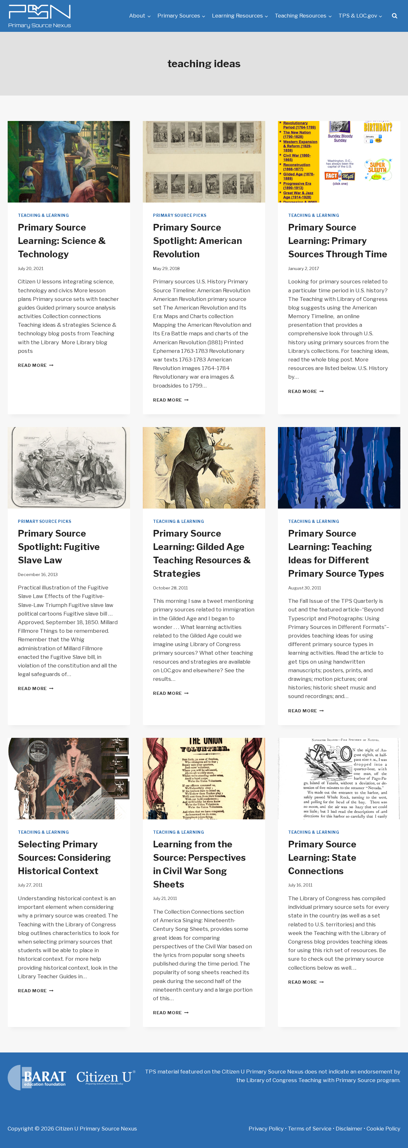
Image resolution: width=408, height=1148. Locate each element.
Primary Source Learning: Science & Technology (62, 241)
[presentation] (69, 162)
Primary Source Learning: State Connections (322, 857)
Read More (36, 365)
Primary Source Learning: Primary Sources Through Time (337, 241)
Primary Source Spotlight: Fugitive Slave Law (59, 547)
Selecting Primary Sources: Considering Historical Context (64, 857)
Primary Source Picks (180, 215)
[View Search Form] (394, 16)
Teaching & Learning (43, 215)
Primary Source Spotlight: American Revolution (197, 241)
